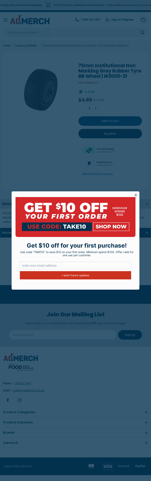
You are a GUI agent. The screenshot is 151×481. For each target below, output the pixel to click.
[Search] (142, 32)
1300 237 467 (22, 383)
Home (6, 45)
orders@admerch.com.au (28, 390)
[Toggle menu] (5, 19)
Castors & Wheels (26, 45)
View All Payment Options (97, 173)
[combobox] (75, 32)
